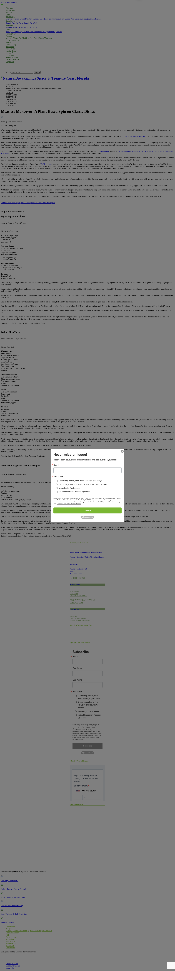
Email (55, 465)
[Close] (122, 451)
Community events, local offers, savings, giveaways (80, 480)
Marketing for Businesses (69, 488)
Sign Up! (87, 510)
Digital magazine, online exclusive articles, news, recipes (83, 484)
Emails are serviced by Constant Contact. (69, 504)
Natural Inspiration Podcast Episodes (74, 491)
